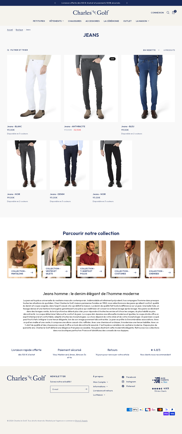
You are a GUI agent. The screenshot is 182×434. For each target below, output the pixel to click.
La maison (141, 21)
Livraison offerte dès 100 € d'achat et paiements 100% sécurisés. (91, 3)
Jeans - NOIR (13, 194)
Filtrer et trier (19, 50)
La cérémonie (111, 21)
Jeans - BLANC (14, 126)
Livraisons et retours (103, 390)
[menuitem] (39, 21)
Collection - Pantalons (18, 272)
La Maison (98, 394)
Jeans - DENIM (57, 194)
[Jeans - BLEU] (148, 88)
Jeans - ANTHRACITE (74, 126)
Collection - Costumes (122, 272)
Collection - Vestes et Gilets (53, 271)
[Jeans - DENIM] (69, 165)
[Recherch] (168, 12)
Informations (99, 386)
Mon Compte (99, 382)
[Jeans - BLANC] (34, 88)
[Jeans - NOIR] (26, 165)
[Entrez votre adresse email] (86, 389)
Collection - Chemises (156, 272)
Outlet (127, 21)
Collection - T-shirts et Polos (87, 271)
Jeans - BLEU (127, 126)
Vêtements (55, 21)
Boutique (19, 30)
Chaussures (74, 21)
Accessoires (93, 21)
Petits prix (39, 21)
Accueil (10, 30)
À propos (98, 376)
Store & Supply (81, 420)
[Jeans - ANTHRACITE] (91, 88)
